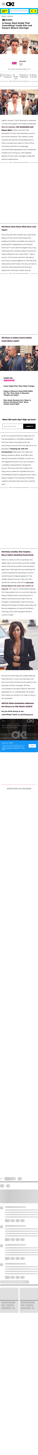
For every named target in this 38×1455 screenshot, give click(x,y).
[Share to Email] (33, 75)
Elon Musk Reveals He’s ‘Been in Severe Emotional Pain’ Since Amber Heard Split (17, 402)
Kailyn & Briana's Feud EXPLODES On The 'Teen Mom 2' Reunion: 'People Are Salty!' (18, 393)
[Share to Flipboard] (24, 75)
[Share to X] (16, 75)
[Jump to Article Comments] (1, 75)
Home (4, 16)
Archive (10, 16)
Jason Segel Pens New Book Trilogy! (19, 386)
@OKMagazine (26, 715)
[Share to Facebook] (7, 75)
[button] (3, 4)
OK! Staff (22, 61)
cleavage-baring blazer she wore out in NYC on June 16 (18, 585)
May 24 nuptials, (9, 127)
